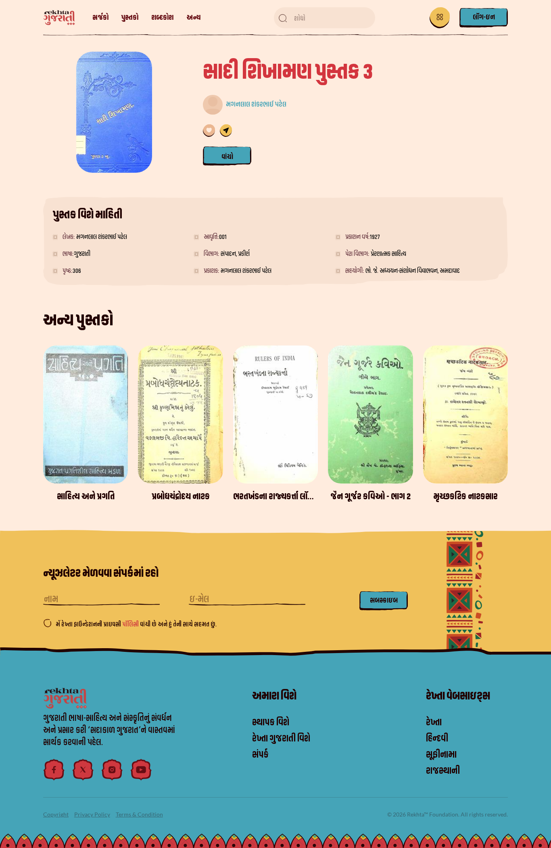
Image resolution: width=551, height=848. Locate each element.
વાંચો (227, 156)
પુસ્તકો (129, 17)
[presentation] (507, 424)
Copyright (56, 814)
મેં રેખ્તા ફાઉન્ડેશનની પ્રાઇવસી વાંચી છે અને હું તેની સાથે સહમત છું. (136, 624)
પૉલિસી (131, 624)
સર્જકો (100, 17)
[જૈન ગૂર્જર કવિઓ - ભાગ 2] (370, 414)
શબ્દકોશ (162, 17)
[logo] (63, 18)
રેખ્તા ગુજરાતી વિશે (281, 738)
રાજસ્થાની (443, 771)
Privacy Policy (92, 814)
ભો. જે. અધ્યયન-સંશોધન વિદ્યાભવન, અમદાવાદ (412, 271)
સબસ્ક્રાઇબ (384, 600)
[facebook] (54, 769)
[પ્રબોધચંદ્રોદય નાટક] (180, 414)
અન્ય (193, 17)
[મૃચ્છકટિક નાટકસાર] (465, 414)
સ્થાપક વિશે (270, 722)
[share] (226, 130)
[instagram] (112, 769)
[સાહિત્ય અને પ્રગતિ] (85, 414)
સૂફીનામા (441, 754)
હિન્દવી (437, 738)
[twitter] (83, 769)
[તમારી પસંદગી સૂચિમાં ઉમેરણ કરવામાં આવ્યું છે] (209, 130)
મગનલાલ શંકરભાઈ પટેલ (256, 104)
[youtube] (141, 769)
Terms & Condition (139, 814)
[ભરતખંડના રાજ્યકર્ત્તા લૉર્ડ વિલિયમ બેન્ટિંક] (275, 414)
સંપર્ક (260, 754)
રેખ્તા (434, 722)
